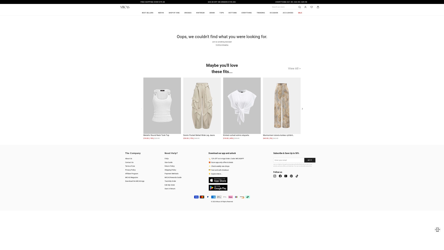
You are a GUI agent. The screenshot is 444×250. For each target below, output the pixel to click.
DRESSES (187, 13)
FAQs (167, 158)
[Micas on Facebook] (280, 176)
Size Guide (168, 162)
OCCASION (274, 13)
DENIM (212, 13)
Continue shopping (222, 45)
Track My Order (170, 181)
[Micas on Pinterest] (291, 176)
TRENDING (261, 13)
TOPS (221, 13)
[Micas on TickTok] (297, 176)
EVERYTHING (247, 13)
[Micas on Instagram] (274, 176)
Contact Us (129, 162)
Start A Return (170, 189)
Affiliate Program (131, 174)
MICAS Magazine (131, 177)
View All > (294, 68)
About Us (128, 158)
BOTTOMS (233, 13)
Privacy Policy (130, 170)
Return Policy (170, 166)
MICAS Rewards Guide (173, 177)
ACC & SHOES (288, 13)
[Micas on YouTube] (285, 176)
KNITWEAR (200, 13)
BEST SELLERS (147, 13)
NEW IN (161, 13)
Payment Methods (171, 174)
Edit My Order (170, 185)
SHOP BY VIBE (174, 13)
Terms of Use (130, 166)
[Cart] (318, 7)
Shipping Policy (170, 170)
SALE (300, 13)
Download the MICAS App (134, 181)
